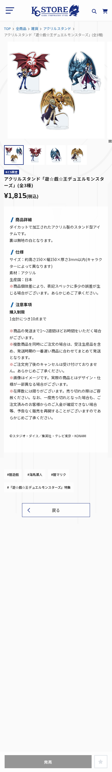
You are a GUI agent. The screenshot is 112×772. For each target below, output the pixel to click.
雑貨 (34, 28)
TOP (7, 28)
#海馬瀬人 (34, 474)
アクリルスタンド (57, 28)
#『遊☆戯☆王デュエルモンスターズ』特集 (39, 487)
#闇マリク (58, 474)
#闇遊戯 (13, 474)
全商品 (21, 28)
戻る (56, 510)
